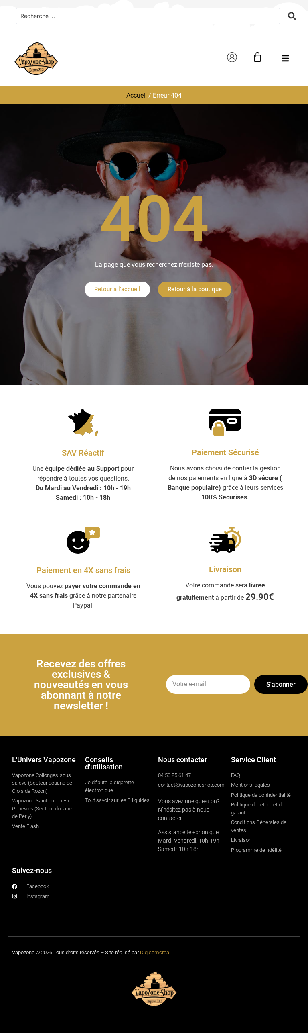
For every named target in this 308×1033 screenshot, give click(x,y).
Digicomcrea (154, 952)
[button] (285, 58)
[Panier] (257, 57)
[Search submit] (292, 16)
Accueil (136, 95)
